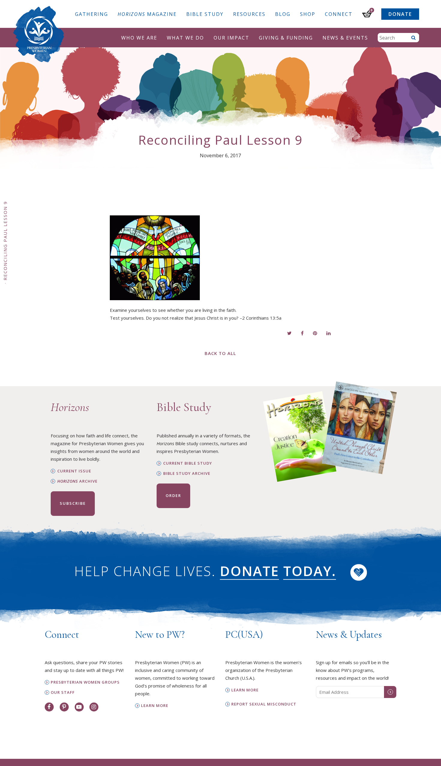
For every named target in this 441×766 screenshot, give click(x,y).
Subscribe (73, 503)
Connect (338, 14)
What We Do (185, 37)
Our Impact (231, 37)
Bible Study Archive (186, 473)
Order (173, 495)
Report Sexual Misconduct (263, 704)
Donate (400, 14)
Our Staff (63, 692)
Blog (282, 14)
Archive (77, 481)
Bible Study (205, 14)
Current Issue (74, 471)
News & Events (345, 37)
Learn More (154, 706)
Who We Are (139, 37)
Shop (307, 14)
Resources (249, 14)
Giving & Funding (286, 37)
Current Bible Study (187, 463)
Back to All (220, 353)
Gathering (91, 14)
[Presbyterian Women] (38, 34)
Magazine (147, 14)
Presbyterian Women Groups (85, 682)
